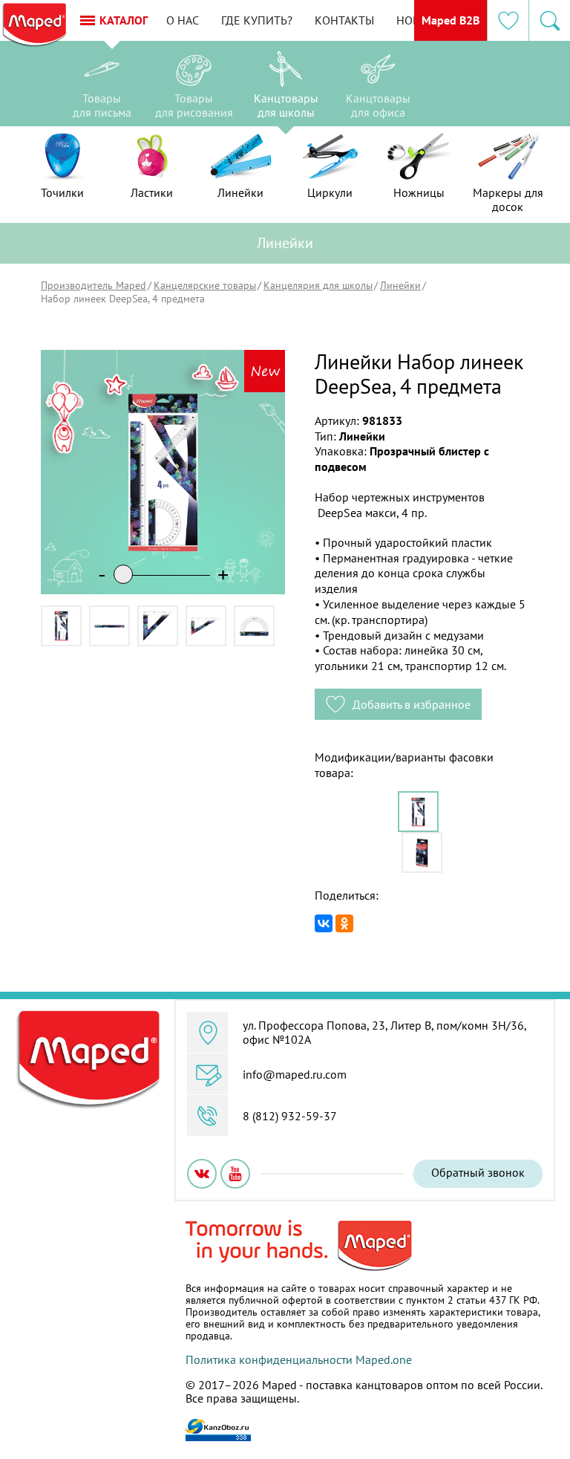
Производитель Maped (93, 285)
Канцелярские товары (205, 285)
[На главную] (33, 25)
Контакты (344, 20)
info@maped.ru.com (295, 1074)
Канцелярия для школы (318, 285)
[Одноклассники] (344, 923)
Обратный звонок (478, 1172)
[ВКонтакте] (323, 923)
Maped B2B (450, 20)
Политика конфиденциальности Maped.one (299, 1359)
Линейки (400, 285)
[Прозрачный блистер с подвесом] (418, 811)
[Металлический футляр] (422, 852)
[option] (102, 87)
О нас (182, 20)
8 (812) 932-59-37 (290, 1115)
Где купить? (256, 20)
